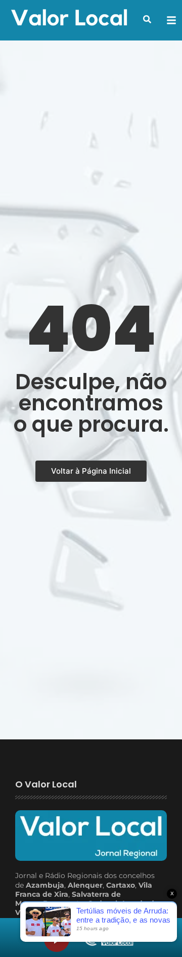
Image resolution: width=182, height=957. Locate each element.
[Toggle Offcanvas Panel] (171, 20)
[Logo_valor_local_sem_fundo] (69, 18)
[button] (147, 19)
